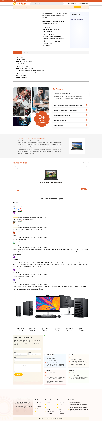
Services (65, 7)
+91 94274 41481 (74, 357)
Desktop (32, 7)
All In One (54, 7)
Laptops (27, 7)
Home (22, 7)
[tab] (17, 52)
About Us (71, 7)
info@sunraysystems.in (52, 360)
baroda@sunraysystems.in (77, 375)
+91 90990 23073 (51, 372)
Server (49, 7)
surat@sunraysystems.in (76, 359)
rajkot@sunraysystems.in (52, 375)
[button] (82, 162)
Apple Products (38, 7)
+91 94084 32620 (75, 372)
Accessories (59, 7)
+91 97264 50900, (51, 357)
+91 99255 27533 (51, 358)
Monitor (44, 7)
